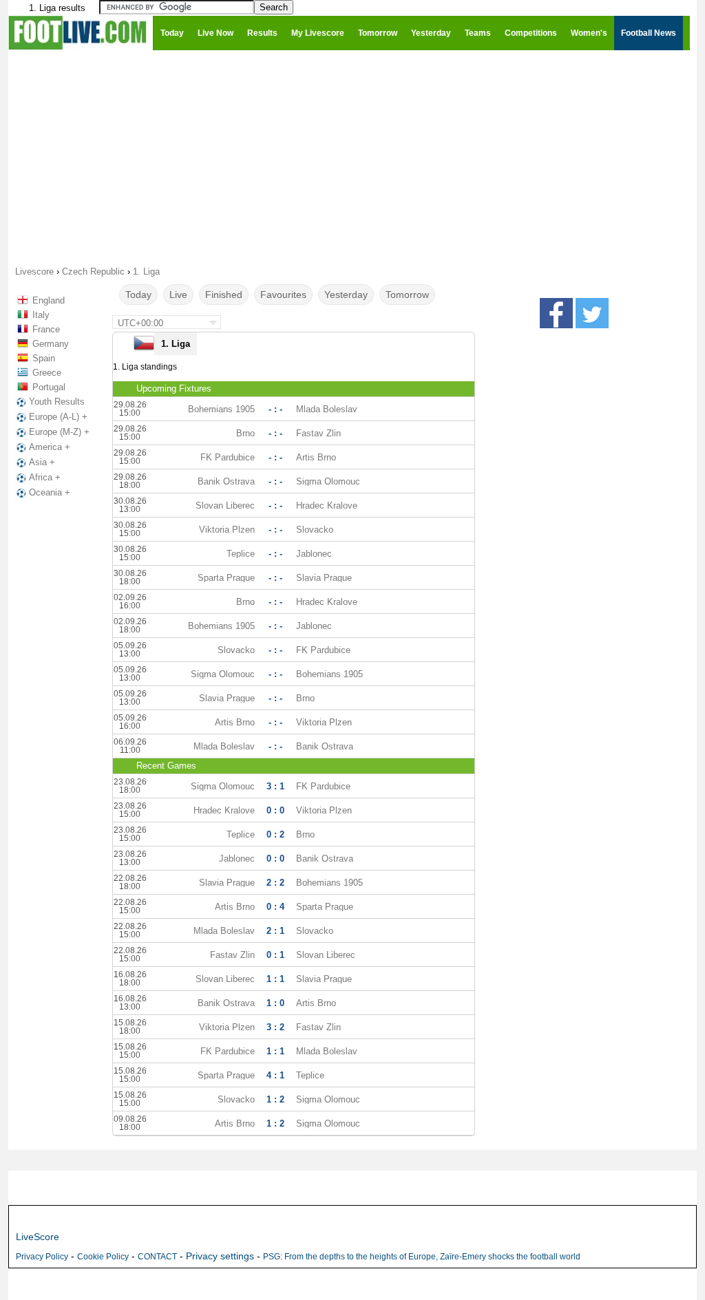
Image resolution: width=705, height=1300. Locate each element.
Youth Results (57, 401)
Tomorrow (407, 294)
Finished (223, 294)
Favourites (283, 294)
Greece (46, 372)
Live (178, 294)
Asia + (42, 462)
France (46, 329)
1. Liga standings (145, 367)
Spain (43, 358)
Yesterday (346, 294)
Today (138, 294)
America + (49, 447)
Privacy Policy (42, 1256)
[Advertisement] (352, 157)
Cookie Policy (103, 1256)
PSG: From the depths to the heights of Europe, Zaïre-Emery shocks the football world (421, 1256)
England (48, 300)
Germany (50, 344)
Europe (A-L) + (58, 417)
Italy (41, 315)
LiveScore (37, 1236)
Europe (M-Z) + (59, 432)
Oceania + (49, 492)
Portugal (48, 387)
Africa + (45, 477)
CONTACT (157, 1256)
